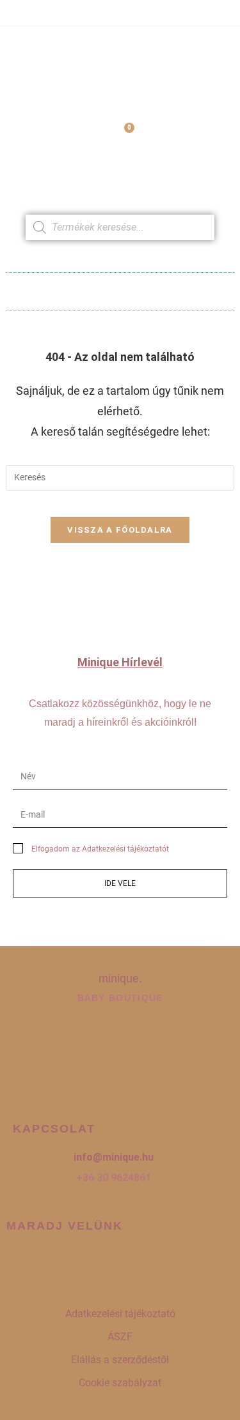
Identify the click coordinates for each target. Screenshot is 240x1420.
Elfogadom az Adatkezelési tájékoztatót (100, 848)
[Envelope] (160, 1261)
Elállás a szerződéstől (120, 1360)
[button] (120, 288)
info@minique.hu (114, 1157)
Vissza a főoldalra (119, 530)
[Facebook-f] (80, 1261)
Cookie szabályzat (120, 1383)
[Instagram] (120, 1261)
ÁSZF (120, 1337)
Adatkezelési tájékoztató (120, 1314)
